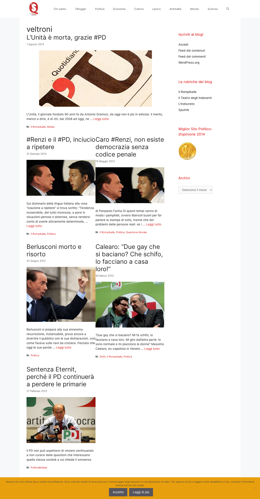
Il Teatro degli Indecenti (195, 98)
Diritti (103, 356)
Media (50, 126)
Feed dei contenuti (191, 50)
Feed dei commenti (192, 56)
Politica (99, 9)
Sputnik (183, 110)
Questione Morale (136, 232)
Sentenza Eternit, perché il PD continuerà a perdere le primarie (60, 376)
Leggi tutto (101, 119)
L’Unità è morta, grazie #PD (66, 37)
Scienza (213, 9)
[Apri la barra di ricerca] (227, 8)
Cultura (138, 9)
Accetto (118, 492)
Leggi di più (141, 492)
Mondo (194, 9)
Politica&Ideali (39, 467)
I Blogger (80, 9)
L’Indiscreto (186, 104)
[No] (255, 488)
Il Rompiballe (38, 126)
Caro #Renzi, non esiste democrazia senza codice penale (130, 147)
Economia (119, 9)
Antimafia (175, 9)
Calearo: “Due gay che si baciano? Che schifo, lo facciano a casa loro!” (129, 258)
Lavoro (156, 9)
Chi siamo (60, 9)
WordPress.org (188, 62)
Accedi (183, 44)
